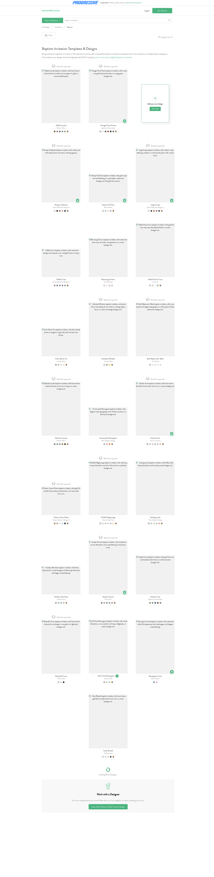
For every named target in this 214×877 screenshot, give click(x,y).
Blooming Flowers (108, 279)
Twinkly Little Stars (61, 596)
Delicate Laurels (61, 438)
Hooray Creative (155, 440)
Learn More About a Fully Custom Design (108, 806)
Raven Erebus (108, 207)
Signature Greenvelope (108, 128)
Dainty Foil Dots (108, 204)
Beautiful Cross (61, 676)
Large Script (155, 204)
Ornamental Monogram (108, 438)
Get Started (162, 10)
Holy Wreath (108, 750)
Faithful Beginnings (108, 517)
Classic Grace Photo (61, 517)
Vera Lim (155, 282)
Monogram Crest (155, 676)
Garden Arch (155, 438)
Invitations (58, 27)
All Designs (46, 27)
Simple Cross (155, 596)
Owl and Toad (108, 361)
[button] (61, 96)
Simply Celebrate (61, 204)
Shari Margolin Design (108, 440)
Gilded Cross (61, 279)
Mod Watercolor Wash (155, 358)
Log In (147, 10)
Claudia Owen (61, 361)
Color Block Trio (61, 358)
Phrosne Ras (61, 678)
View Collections (52, 20)
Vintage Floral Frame (108, 125)
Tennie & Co (108, 599)
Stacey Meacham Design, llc (61, 207)
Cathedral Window (108, 358)
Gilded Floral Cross (155, 279)
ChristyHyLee (108, 282)
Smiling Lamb (155, 517)
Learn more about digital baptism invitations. (114, 57)
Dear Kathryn (155, 678)
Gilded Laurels (61, 125)
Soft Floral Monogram (106, 675)
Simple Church (108, 596)
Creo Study (155, 361)
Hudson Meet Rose (108, 520)
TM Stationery (108, 753)
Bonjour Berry (61, 128)
